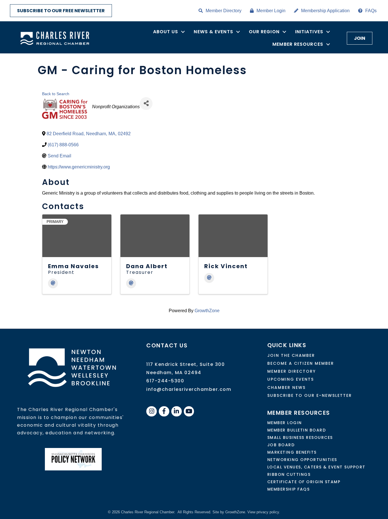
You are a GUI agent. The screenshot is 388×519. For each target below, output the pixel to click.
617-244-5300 (165, 381)
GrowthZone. (235, 512)
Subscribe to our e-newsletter (309, 395)
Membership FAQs (288, 489)
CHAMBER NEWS (286, 387)
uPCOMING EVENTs (290, 379)
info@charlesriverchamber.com (188, 389)
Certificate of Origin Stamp (304, 482)
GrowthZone (207, 310)
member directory (291, 371)
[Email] (53, 283)
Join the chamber (291, 355)
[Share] (146, 103)
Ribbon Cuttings (289, 474)
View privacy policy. (263, 512)
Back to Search (55, 93)
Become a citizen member (300, 363)
